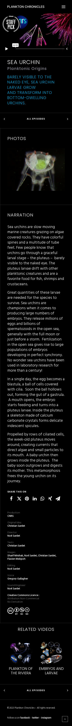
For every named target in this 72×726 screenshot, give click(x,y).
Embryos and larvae (51, 671)
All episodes (36, 118)
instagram (46, 718)
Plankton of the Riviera (21, 671)
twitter (35, 718)
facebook (25, 718)
